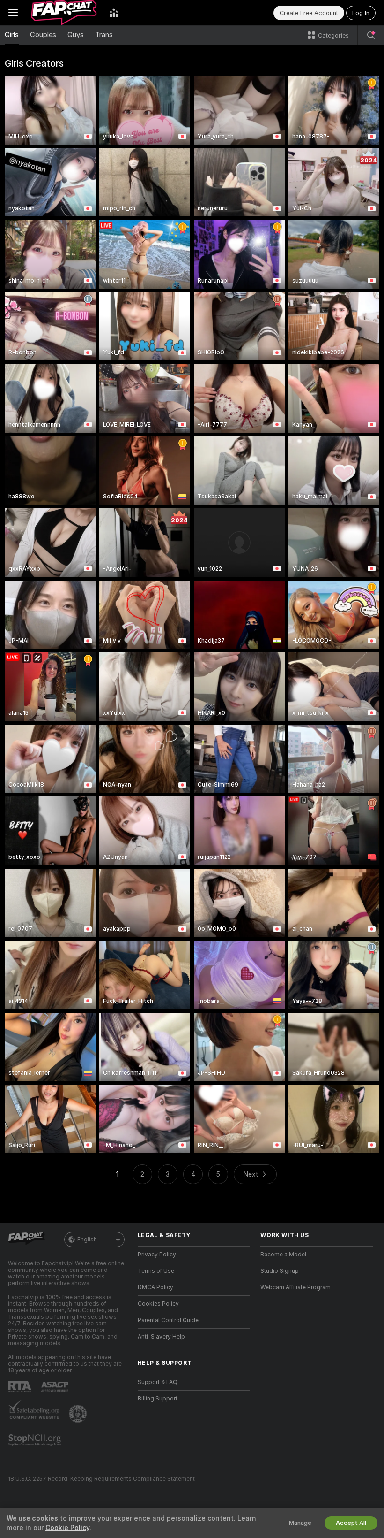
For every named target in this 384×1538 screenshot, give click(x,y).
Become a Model (283, 1254)
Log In (360, 12)
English (87, 1239)
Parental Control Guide (168, 1320)
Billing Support (157, 1398)
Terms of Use (156, 1271)
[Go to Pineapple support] (79, 1414)
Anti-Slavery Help (161, 1336)
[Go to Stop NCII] (35, 1440)
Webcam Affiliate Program (295, 1287)
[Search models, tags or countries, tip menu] (371, 35)
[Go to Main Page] (63, 12)
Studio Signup (279, 1271)
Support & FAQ (157, 1382)
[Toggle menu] (13, 12)
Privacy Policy (157, 1254)
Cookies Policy (158, 1304)
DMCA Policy (155, 1287)
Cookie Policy (67, 1527)
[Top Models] (113, 12)
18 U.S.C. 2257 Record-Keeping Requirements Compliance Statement (101, 1479)
